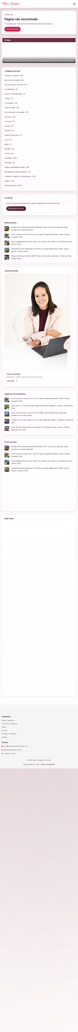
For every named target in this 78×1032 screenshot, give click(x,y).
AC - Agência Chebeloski (46, 599)
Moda (6, 144)
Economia (8, 117)
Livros (6, 140)
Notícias (7, 153)
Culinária (7, 98)
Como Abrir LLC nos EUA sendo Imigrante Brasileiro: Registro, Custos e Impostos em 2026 (42, 407)
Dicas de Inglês (9, 108)
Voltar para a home (12, 29)
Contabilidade (9, 89)
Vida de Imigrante (10, 185)
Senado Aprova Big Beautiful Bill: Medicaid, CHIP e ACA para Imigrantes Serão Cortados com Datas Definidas (39, 228)
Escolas (7, 126)
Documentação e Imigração (14, 112)
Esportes (7, 130)
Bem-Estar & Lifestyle (12, 80)
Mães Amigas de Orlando (16, 208)
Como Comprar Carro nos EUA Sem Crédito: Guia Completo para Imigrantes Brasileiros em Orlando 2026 (39, 414)
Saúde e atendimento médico (14, 167)
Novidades (8, 158)
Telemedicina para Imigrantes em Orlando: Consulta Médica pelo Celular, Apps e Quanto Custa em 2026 (40, 250)
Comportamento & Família (13, 85)
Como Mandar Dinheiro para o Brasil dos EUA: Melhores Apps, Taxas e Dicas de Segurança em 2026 (40, 428)
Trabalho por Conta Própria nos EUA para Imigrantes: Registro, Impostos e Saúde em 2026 (42, 421)
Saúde (4, 562)
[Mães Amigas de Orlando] (11, 4)
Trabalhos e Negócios (9, 558)
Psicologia (8, 163)
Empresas (8, 121)
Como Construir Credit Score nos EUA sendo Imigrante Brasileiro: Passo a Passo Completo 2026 (40, 235)
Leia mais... (11, 381)
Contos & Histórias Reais (13, 94)
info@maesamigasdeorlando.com (16, 581)
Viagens (7, 181)
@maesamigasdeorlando (12, 584)
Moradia (7, 149)
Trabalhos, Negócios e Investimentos (17, 176)
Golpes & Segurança (11, 135)
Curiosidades (9, 103)
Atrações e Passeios (11, 76)
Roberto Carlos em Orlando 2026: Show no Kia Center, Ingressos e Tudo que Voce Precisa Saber (41, 257)
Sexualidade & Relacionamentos (15, 172)
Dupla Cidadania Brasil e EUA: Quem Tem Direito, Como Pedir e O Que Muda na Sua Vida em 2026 (41, 243)
